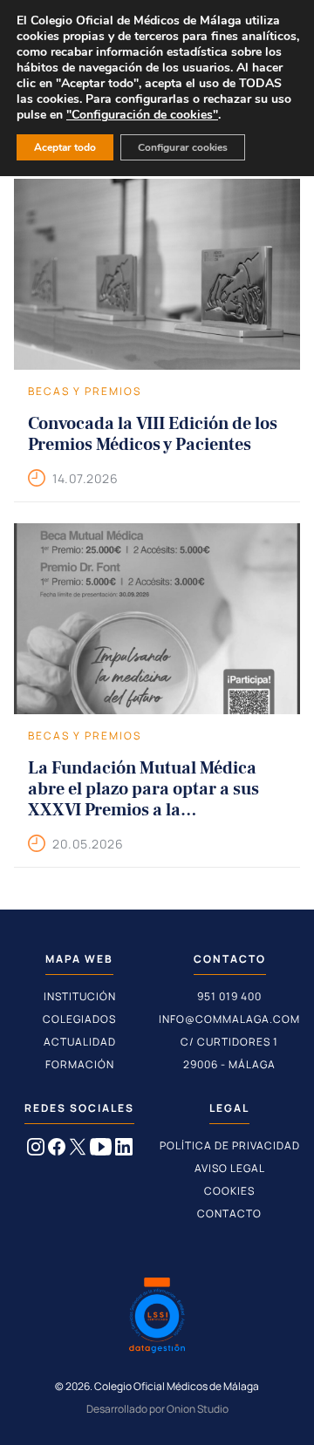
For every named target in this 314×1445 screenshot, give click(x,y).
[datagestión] (157, 1318)
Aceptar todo (65, 147)
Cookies (229, 1190)
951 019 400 (229, 996)
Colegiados (79, 1019)
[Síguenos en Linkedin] (124, 1150)
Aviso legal (230, 1168)
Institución (80, 996)
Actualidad (80, 1041)
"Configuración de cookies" (142, 115)
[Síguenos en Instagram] (35, 1150)
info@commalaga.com (229, 1019)
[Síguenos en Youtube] (101, 1150)
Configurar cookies (183, 147)
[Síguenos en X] (77, 1150)
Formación (79, 1064)
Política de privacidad (230, 1145)
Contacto (229, 1213)
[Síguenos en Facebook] (56, 1150)
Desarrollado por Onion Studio (157, 1408)
